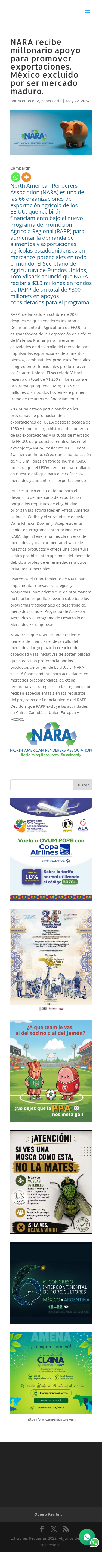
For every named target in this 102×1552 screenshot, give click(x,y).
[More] (26, 177)
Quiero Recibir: (48, 1514)
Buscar (82, 785)
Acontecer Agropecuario (39, 100)
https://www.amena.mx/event (51, 1419)
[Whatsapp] (15, 177)
